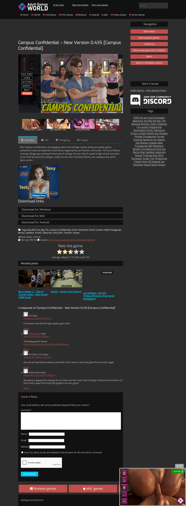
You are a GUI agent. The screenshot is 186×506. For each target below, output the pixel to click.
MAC (105, 14)
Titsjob (137, 161)
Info (46, 140)
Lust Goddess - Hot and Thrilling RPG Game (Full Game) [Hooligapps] (98, 296)
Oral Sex (161, 149)
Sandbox (29, 232)
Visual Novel (150, 164)
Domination (139, 130)
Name (24, 434)
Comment (26, 410)
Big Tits (45, 229)
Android (95, 14)
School (38, 232)
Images (84, 140)
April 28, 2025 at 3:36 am (36, 336)
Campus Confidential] (60, 229)
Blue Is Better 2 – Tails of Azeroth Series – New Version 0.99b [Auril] (33, 294)
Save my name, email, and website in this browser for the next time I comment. (63, 452)
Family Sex (153, 133)
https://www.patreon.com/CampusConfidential (72, 240)
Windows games (44, 489)
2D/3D (37, 14)
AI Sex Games (138, 14)
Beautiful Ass (33, 229)
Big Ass (152, 121)
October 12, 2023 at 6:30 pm (38, 318)
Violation (138, 164)
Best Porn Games (80, 5)
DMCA (149, 56)
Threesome (161, 158)
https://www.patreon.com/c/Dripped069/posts (46, 344)
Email (24, 440)
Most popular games (149, 37)
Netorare (151, 149)
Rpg (143, 152)
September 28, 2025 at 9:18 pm (39, 375)
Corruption (143, 127)
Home (25, 14)
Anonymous (34, 333)
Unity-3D (146, 161)
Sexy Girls (58, 232)
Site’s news (149, 31)
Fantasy (163, 133)
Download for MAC (33, 216)
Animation (159, 117)
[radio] (59, 252)
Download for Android (35, 222)
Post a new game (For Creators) (149, 50)
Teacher (68, 232)
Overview (29, 140)
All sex (144, 117)
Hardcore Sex (150, 139)
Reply (26, 328)
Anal (150, 117)
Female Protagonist (145, 136)
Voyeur (76, 232)
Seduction (47, 232)
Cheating (162, 124)
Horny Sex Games (100, 5)
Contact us (149, 44)
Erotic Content (96, 229)
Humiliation (142, 143)
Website (25, 446)
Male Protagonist (112, 229)
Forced (160, 136)
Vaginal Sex (158, 161)
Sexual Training (143, 155)
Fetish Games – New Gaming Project (148, 90)
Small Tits (148, 158)
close (179, 466)
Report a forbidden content (149, 62)
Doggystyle (155, 127)
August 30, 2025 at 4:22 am (38, 357)
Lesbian (153, 143)
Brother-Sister (149, 124)
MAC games (94, 489)
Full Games (50, 14)
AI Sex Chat (58, 5)
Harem (161, 139)
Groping (137, 139)
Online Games (119, 14)
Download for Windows (36, 209)
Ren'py (21, 232)
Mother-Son (139, 149)
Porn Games (67, 14)
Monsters (158, 146)
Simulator (136, 158)
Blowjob (136, 124)
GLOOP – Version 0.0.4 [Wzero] (66, 291)
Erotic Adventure (80, 229)
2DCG (136, 117)
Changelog (64, 140)
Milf (150, 146)
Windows (82, 14)
